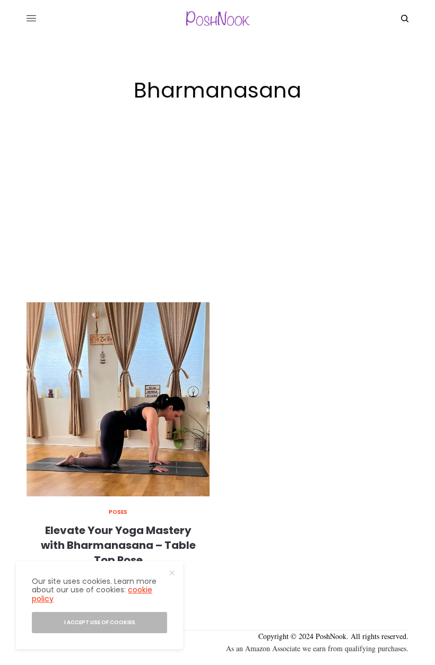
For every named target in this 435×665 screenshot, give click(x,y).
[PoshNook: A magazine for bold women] (217, 19)
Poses (118, 512)
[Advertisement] (217, 222)
